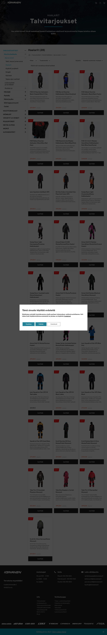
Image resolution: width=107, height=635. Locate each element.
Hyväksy (28, 324)
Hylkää (41, 324)
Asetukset (67, 316)
